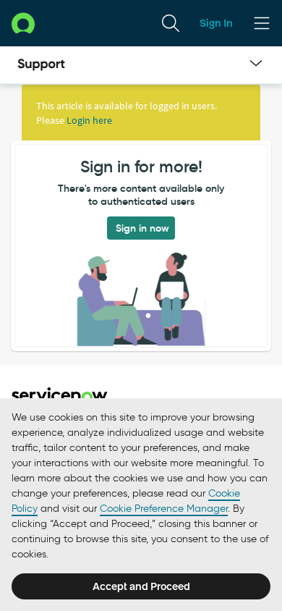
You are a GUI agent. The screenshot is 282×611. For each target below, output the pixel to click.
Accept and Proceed (141, 586)
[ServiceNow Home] (23, 22)
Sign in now (142, 228)
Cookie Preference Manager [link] (164, 508)
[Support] (41, 65)
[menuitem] (170, 23)
